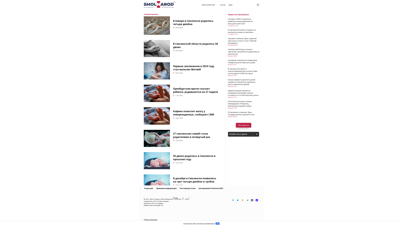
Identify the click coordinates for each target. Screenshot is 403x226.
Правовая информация (166, 188)
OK (218, 223)
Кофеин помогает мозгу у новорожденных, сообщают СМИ (193, 113)
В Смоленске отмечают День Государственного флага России (241, 113)
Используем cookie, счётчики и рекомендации (199, 223)
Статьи (222, 5)
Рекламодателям (188, 188)
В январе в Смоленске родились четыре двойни (193, 22)
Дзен (230, 5)
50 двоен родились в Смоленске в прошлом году (194, 157)
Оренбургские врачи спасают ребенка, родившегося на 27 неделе (195, 90)
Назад (175, 198)
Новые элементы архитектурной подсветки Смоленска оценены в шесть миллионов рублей (241, 82)
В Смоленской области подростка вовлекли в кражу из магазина (242, 31)
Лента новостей (208, 5)
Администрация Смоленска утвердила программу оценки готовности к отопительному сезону (243, 92)
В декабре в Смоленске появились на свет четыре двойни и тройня (194, 180)
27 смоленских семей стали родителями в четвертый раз (191, 135)
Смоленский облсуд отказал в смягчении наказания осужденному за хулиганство (243, 51)
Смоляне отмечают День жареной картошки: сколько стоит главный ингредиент (242, 40)
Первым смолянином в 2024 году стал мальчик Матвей (193, 68)
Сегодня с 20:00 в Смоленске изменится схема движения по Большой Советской (240, 21)
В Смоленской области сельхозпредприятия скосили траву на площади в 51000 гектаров (242, 71)
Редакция (148, 188)
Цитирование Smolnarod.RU (211, 188)
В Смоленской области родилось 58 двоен (195, 45)
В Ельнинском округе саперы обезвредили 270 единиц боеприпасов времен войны (240, 103)
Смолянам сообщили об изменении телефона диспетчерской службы (242, 61)
